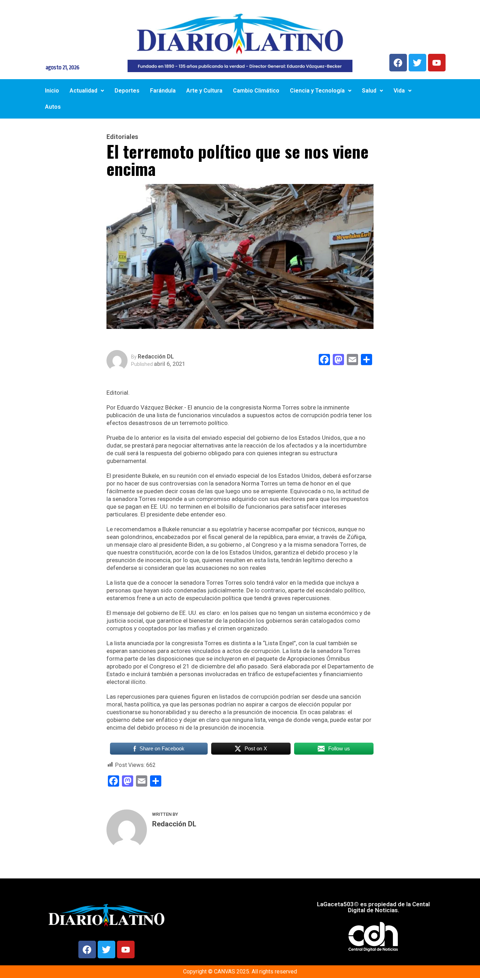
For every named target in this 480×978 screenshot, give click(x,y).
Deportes (127, 90)
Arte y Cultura (204, 90)
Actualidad (83, 90)
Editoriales (122, 136)
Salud (369, 90)
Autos (53, 106)
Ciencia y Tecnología (317, 90)
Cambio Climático (256, 90)
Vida (399, 90)
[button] (86, 91)
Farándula (163, 90)
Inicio (52, 90)
